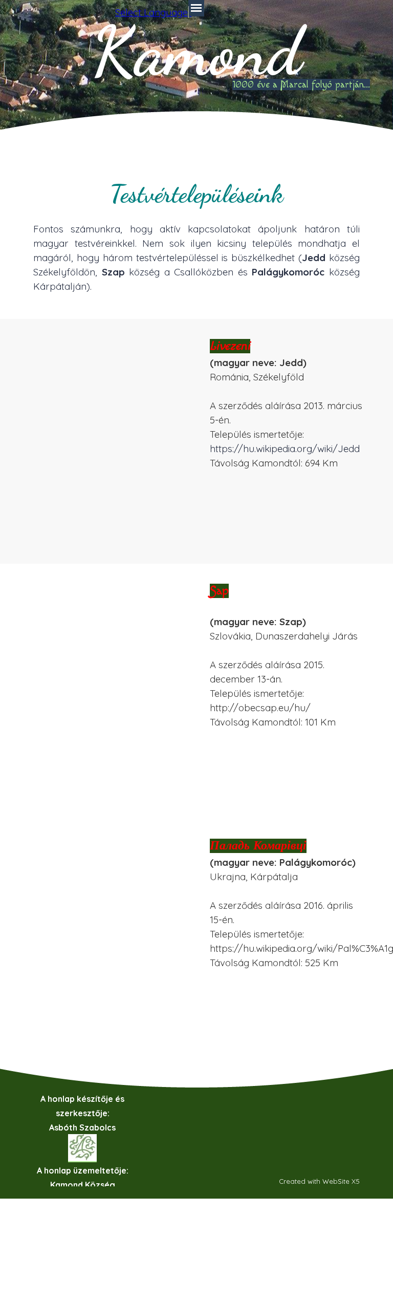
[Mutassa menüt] (196, 8)
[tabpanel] (196, 234)
